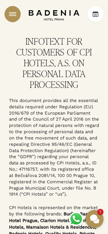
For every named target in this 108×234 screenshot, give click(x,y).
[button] (95, 219)
